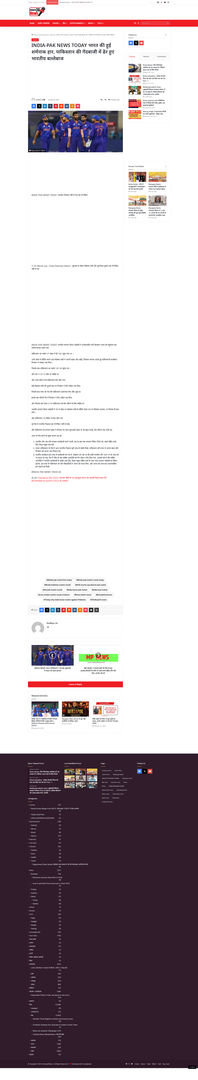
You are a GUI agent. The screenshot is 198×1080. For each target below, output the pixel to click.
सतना (32, 1044)
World (33, 896)
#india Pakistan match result (58, 585)
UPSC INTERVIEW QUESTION (42, 818)
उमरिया (31, 950)
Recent (146, 56)
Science (34, 893)
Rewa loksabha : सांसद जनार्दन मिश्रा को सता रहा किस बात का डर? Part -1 (154, 78)
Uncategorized (34, 932)
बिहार (30, 960)
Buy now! (166, 1064)
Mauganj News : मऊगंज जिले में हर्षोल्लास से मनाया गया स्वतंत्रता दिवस (80, 2)
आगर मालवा (32, 939)
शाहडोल (33, 1040)
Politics (33, 889)
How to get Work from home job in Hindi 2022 (51, 883)
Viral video (33, 936)
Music (33, 832)
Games (35, 904)
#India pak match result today (90, 580)
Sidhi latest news (118, 794)
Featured (32, 839)
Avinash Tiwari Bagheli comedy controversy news (53, 1019)
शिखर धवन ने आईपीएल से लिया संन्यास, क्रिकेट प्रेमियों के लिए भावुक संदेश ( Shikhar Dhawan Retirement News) (44, 722)
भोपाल (32, 984)
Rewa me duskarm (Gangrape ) (45, 1031)
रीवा (32, 1015)
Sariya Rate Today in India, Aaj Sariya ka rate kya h (50, 995)
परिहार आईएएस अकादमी (36, 957)
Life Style (32, 843)
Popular (132, 56)
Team (149, 1064)
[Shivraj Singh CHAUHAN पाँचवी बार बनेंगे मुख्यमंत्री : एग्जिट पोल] (135, 114)
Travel (33, 861)
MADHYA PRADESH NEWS (110, 778)
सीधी (32, 1051)
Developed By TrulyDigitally (81, 1064)
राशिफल (31, 988)
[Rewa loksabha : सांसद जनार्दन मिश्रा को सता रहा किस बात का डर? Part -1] (135, 79)
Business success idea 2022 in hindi (47, 877)
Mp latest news (127, 778)
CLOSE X (192, 1067)
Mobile (33, 925)
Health (33, 857)
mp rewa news (115, 782)
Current (32, 805)
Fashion (34, 850)
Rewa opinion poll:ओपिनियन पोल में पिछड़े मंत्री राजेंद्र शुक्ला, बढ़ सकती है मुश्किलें (154, 102)
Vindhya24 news (99, 600)
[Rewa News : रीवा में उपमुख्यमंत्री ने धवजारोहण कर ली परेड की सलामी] (137, 177)
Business (34, 874)
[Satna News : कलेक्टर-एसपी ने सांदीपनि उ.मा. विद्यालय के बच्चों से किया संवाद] (92, 785)
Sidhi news (105, 798)
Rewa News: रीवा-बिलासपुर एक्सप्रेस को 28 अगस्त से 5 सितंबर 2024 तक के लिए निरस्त (154, 67)
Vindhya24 (115, 798)
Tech (99, 23)
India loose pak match (77, 590)
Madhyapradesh (118, 774)
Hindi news (118, 770)
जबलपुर (33, 981)
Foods (35, 900)
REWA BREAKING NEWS (116, 786)
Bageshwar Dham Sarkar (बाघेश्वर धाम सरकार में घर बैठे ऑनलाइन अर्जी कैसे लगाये (60, 864)
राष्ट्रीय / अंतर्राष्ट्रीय (44, 23)
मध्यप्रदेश (55, 23)
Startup (34, 929)
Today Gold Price (37, 814)
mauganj (34, 1008)
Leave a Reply (75, 684)
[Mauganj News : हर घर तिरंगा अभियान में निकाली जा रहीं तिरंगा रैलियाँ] (92, 778)
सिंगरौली (33, 1047)
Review (32, 911)
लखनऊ (31, 1001)
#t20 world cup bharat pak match (91, 585)
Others (31, 907)
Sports (52, 35)
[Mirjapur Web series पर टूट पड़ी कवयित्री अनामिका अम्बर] (75, 709)
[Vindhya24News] (37, 11)
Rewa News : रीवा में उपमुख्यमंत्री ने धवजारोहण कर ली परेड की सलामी (137, 186)
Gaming (34, 825)
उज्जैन (31, 943)
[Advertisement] (123, 12)
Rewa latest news (83, 595)
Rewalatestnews (104, 595)
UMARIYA (35, 1012)
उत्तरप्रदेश (32, 946)
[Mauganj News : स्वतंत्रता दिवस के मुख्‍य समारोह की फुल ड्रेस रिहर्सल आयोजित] (137, 201)
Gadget (34, 921)
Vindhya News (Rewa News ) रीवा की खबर (48, 1034)
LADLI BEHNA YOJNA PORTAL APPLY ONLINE (49, 968)
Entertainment (77, 23)
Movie (33, 829)
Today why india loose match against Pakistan (65, 600)
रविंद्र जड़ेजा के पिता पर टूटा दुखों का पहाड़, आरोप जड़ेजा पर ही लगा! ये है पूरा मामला (105, 721)
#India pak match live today (60, 580)
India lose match (100, 590)
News (90, 23)
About (143, 1064)
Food (33, 854)
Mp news (105, 782)
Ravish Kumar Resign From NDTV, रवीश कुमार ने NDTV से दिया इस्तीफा (55, 809)
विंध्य (64, 23)
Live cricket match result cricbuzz (54, 595)
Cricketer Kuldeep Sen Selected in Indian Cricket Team (55, 1025)
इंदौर (32, 974)
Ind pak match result (53, 590)
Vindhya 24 (39, 100)
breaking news (106, 770)
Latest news (106, 774)
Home (32, 23)
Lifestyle (32, 846)
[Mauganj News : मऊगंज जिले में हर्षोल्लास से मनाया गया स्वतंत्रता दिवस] (157, 177)
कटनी (31, 953)
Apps (33, 918)
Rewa (104, 786)
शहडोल (31, 1054)
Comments (161, 56)
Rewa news (105, 794)
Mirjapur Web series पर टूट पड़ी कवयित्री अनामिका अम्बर (73, 720)
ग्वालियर (33, 977)
